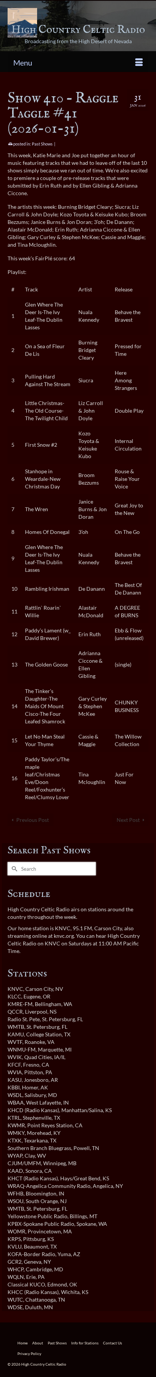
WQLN (16, 1277)
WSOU (15, 1201)
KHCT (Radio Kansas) (33, 1178)
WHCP (15, 1269)
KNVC (15, 989)
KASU (15, 1080)
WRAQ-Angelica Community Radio (49, 1186)
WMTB (16, 1026)
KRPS (14, 1239)
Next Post (128, 820)
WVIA (15, 1072)
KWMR (16, 1125)
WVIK (15, 1057)
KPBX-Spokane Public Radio (41, 1224)
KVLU (15, 1246)
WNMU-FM (22, 1049)
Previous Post (32, 820)
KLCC (14, 996)
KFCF (14, 1064)
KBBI (14, 1087)
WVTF (15, 1042)
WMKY (16, 1133)
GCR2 (15, 1261)
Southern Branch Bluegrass (39, 1148)
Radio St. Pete (24, 1019)
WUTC (15, 1299)
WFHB (15, 1193)
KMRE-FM (20, 1004)
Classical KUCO (26, 1284)
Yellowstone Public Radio (37, 1216)
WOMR (16, 1231)
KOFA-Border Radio (31, 1254)
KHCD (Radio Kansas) (33, 1110)
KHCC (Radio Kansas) (33, 1292)
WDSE (15, 1307)
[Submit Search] (13, 868)
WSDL (15, 1095)
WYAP (15, 1155)
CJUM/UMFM (24, 1163)
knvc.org (64, 936)
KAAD (15, 1170)
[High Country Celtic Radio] (78, 23)
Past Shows (42, 143)
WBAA (16, 1102)
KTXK (15, 1140)
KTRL (14, 1117)
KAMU (16, 1034)
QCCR (15, 1011)
